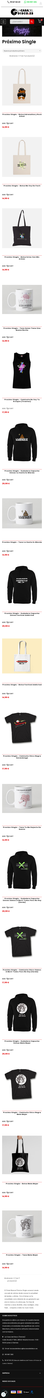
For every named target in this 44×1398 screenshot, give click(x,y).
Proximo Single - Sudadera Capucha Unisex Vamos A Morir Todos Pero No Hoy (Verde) (22, 900)
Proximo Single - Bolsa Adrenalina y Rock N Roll (22, 115)
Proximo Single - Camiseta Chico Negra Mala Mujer (22, 1113)
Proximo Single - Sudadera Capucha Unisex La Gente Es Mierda (22, 472)
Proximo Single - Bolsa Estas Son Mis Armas (22, 258)
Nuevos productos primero (22, 51)
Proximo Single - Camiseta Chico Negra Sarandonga (22, 757)
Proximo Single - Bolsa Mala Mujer (22, 1184)
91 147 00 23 (9, 1360)
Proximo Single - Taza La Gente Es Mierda (22, 542)
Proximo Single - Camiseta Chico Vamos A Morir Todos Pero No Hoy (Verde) (22, 971)
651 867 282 (9, 1354)
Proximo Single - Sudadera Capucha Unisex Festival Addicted (22, 614)
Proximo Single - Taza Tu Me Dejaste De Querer (22, 828)
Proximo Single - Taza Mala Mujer (22, 1255)
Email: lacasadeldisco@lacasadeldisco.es (21, 1348)
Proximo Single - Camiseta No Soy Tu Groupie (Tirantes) (22, 400)
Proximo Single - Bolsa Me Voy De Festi (22, 186)
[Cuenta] (40, 4)
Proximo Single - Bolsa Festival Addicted (22, 685)
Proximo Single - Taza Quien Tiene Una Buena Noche (22, 329)
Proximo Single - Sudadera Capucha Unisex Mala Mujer (22, 1042)
